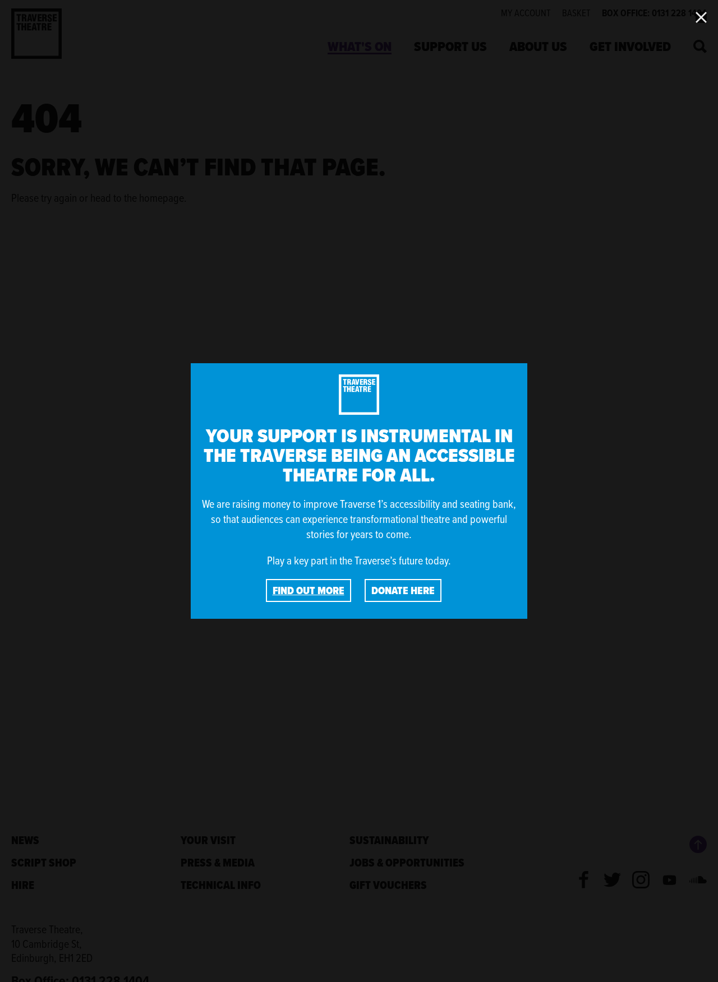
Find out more (308, 590)
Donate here (403, 590)
